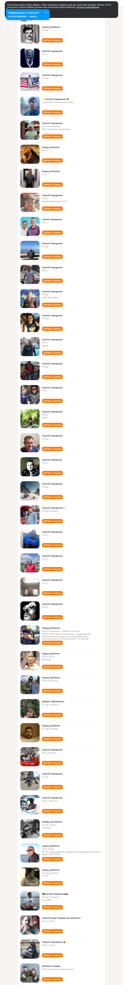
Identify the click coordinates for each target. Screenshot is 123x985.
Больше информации (87, 7)
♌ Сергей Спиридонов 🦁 (55, 99)
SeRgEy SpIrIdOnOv (52, 821)
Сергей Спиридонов (52, 51)
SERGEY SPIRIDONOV (53, 701)
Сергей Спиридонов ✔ (53, 507)
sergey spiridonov (51, 147)
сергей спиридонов (52, 219)
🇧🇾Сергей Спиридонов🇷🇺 (55, 894)
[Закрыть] (45, 13)
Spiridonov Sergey (51, 966)
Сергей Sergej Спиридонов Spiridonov (61, 918)
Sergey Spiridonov (51, 27)
